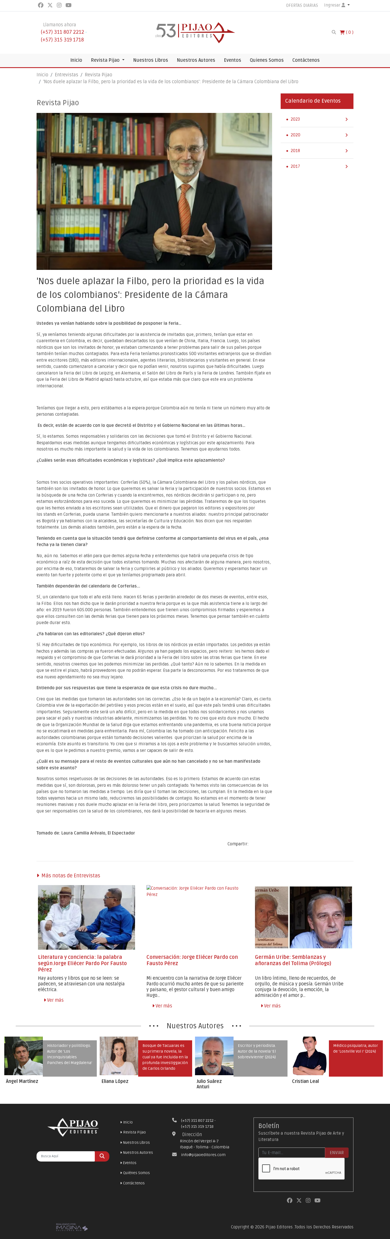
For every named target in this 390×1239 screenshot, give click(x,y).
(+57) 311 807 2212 (62, 32)
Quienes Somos (267, 60)
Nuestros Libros (150, 60)
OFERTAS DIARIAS (302, 5)
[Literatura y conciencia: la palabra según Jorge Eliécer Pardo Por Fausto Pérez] (86, 917)
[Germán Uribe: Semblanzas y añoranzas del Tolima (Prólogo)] (303, 917)
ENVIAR (337, 1152)
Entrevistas (66, 75)
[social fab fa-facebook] (41, 5)
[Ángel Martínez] (23, 1056)
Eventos (232, 60)
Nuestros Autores (196, 60)
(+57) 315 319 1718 (62, 40)
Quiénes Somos (136, 1173)
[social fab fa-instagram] (60, 5)
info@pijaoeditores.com (203, 1154)
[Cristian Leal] (309, 1056)
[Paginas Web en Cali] (72, 1226)
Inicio (76, 60)
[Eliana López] (119, 1056)
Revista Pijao (106, 60)
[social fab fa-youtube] (68, 5)
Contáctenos (306, 60)
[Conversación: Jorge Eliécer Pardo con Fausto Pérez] (195, 917)
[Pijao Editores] (195, 32)
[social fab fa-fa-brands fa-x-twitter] (50, 5)
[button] (336, 5)
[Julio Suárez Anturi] (214, 1056)
